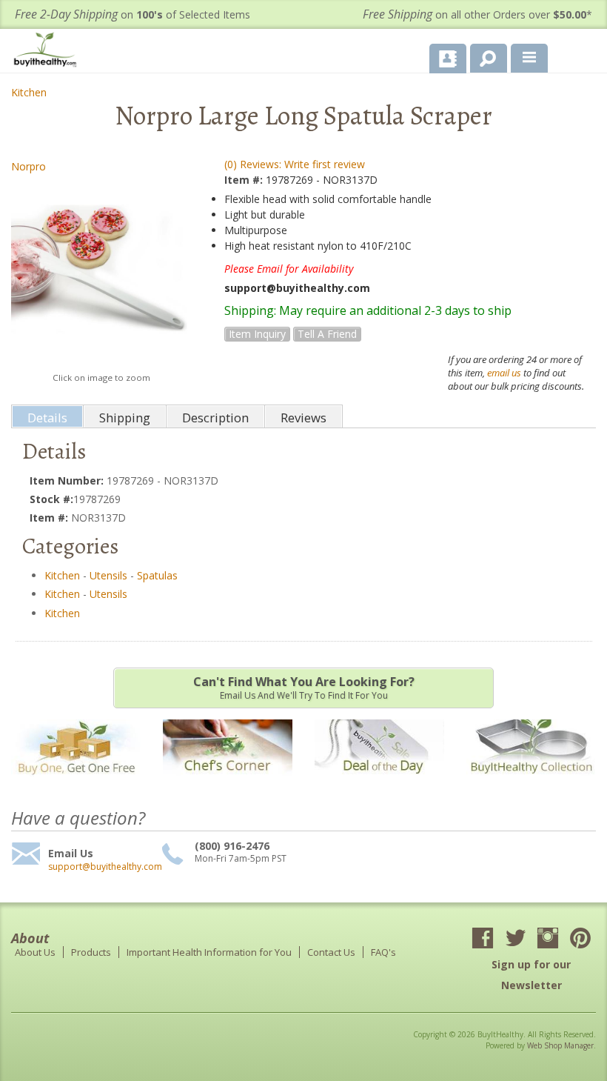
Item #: (245, 180)
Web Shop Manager (560, 1045)
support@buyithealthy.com (103, 867)
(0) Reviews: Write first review (294, 164)
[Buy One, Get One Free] (76, 783)
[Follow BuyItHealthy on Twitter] (515, 939)
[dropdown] (529, 58)
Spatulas (157, 575)
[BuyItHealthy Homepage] (48, 51)
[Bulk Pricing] (531, 783)
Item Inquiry (257, 334)
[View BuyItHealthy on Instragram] (548, 939)
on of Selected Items (132, 14)
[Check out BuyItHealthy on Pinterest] (580, 939)
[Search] (483, 55)
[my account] (447, 58)
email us (504, 372)
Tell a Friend (327, 334)
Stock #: (51, 499)
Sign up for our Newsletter (531, 974)
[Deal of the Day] (379, 783)
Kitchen (29, 92)
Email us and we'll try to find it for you (304, 687)
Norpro (28, 166)
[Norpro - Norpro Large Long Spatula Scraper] (99, 272)
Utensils (108, 575)
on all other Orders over (477, 14)
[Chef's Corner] (227, 783)
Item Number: (68, 480)
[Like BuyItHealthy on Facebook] (483, 939)
